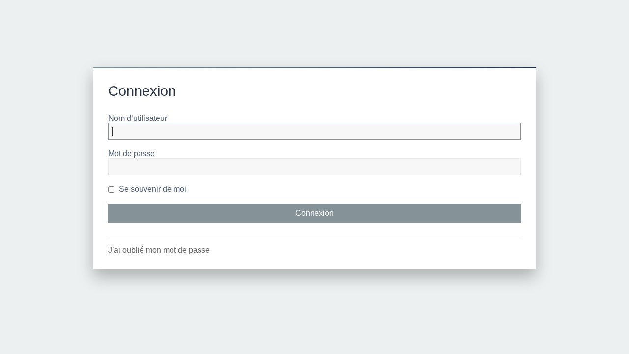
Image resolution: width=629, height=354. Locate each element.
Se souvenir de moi (151, 189)
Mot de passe (131, 153)
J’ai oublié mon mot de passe (159, 250)
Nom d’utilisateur (137, 118)
